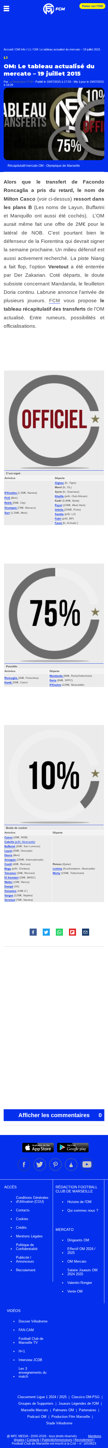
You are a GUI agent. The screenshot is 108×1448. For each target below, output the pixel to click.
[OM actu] (54, 6)
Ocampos (11, 507)
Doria (53, 680)
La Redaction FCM (21, 81)
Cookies (22, 1219)
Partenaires (87, 1410)
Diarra (8, 855)
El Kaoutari (11, 877)
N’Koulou (55, 684)
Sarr (7, 512)
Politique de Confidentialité (26, 1247)
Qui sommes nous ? (82, 1210)
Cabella (9, 841)
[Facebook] (24, 1169)
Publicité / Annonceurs (25, 1259)
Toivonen (10, 873)
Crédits (21, 1228)
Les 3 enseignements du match (32, 1372)
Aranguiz (10, 859)
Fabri (58, 518)
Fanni (59, 523)
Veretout (9, 899)
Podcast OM (36, 1417)
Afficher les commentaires (60, 1115)
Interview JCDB (30, 1360)
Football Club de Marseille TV (31, 1341)
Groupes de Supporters (35, 1403)
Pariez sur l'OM (92, 6)
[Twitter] (40, 1169)
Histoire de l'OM (79, 1202)
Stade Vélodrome (59, 1423)
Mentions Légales (29, 1236)
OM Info (20, 49)
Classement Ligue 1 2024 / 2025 (42, 1397)
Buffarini (9, 846)
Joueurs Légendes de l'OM (78, 1403)
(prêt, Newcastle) (24, 841)
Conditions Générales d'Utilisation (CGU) (32, 1200)
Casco (8, 837)
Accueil (8, 49)
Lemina (57, 868)
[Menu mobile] (8, 8)
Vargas (8, 895)
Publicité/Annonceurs (57, 1440)
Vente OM (75, 1291)
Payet (58, 505)
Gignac (59, 482)
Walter (8, 882)
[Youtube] (87, 1169)
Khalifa (59, 496)
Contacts (23, 1210)
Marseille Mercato (34, 1410)
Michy (56, 873)
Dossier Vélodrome (33, 1321)
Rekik (8, 502)
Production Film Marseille (70, 1417)
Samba (59, 514)
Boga (7, 868)
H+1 (22, 1351)
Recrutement (25, 1270)
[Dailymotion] (71, 1169)
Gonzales (10, 890)
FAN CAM (26, 1330)
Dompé (8, 886)
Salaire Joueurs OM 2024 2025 (82, 1272)
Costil (8, 864)
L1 (29, 49)
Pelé (7, 497)
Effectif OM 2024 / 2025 (81, 1251)
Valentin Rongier (79, 1283)
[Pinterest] (55, 1169)
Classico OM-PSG (86, 1397)
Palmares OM (63, 1410)
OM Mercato (76, 1261)
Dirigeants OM (78, 1240)
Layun (8, 850)
